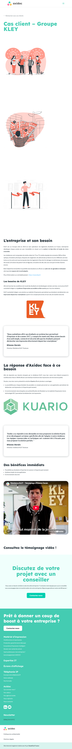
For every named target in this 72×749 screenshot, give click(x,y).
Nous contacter (8, 701)
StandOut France (33, 746)
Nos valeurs (7, 692)
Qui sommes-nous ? (9, 689)
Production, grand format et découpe (15, 643)
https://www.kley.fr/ (35, 275)
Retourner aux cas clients (14, 16)
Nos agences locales (10, 695)
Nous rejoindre (8, 698)
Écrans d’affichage (13, 666)
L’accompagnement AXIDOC (12, 655)
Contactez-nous (36, 595)
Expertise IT (10, 660)
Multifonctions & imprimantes (13, 640)
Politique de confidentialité (12, 734)
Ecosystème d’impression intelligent (14, 646)
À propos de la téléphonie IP (12, 675)
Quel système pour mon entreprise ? (14, 652)
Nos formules (8, 681)
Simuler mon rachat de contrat (13, 649)
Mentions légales (9, 739)
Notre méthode (8, 678)
